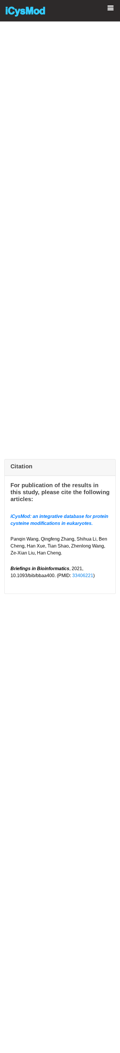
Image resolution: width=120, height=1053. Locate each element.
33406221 (82, 575)
